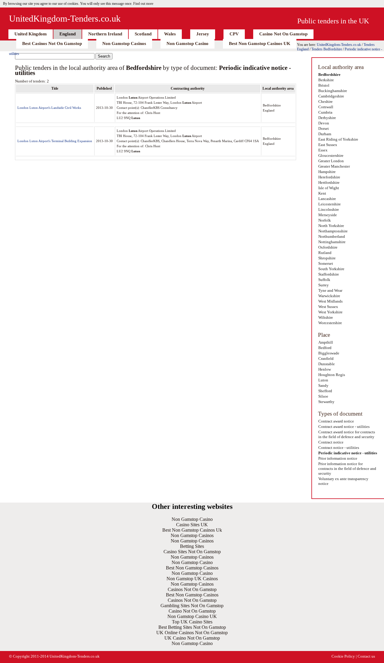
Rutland (325, 252)
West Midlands (330, 301)
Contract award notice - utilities (344, 426)
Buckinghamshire (332, 90)
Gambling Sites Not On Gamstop (192, 605)
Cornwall (325, 107)
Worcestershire (330, 323)
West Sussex (328, 306)
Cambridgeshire (331, 96)
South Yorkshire (331, 269)
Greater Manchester (334, 166)
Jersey (202, 33)
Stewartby (326, 401)
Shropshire (327, 258)
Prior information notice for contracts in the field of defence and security (347, 468)
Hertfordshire (329, 182)
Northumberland (331, 236)
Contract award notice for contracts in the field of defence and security (346, 434)
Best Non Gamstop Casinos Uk (192, 530)
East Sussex (327, 144)
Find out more (143, 3)
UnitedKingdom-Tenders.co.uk (65, 18)
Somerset (325, 263)
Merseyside (327, 215)
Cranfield (326, 358)
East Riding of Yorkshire (338, 139)
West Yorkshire (330, 312)
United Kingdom (30, 33)
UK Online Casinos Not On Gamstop (192, 632)
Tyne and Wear (330, 290)
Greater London (331, 161)
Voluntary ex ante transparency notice (343, 481)
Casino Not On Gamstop (283, 33)
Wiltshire (325, 317)
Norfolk (324, 220)
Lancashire (327, 198)
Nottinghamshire (332, 242)
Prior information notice (337, 458)
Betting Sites (192, 546)
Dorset (323, 128)
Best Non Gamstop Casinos (192, 567)
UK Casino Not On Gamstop (192, 638)
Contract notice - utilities (338, 447)
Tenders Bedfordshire (326, 49)
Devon (323, 123)
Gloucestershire (331, 155)
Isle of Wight (328, 188)
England (67, 33)
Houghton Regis (331, 374)
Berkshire (326, 80)
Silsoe (323, 396)
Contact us (366, 656)
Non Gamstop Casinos (124, 43)
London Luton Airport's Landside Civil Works (49, 107)
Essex (323, 150)
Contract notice (331, 442)
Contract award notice (336, 421)
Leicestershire (329, 204)
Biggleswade (328, 353)
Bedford (325, 347)
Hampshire (327, 171)
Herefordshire (329, 177)
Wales (170, 33)
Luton (323, 380)
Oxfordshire (328, 247)
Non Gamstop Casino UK (192, 616)
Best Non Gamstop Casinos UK (259, 43)
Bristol (323, 85)
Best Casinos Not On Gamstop (52, 43)
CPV (234, 33)
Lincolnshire (328, 209)
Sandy (323, 385)
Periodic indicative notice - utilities (347, 453)
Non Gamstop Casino (187, 43)
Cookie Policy (343, 656)
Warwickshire (329, 296)
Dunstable (326, 364)
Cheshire (325, 101)
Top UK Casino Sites (192, 621)
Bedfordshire (329, 74)
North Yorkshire (331, 225)
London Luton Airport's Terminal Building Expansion (54, 141)
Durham (324, 134)
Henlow (324, 369)
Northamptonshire (333, 231)
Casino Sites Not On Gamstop (192, 551)
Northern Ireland (105, 33)
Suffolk (324, 279)
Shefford (325, 391)
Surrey (323, 285)
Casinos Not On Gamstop (192, 589)
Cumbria (325, 112)
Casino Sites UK (192, 524)
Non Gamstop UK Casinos (192, 578)
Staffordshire (328, 274)
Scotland (143, 33)
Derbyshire (327, 117)
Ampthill (325, 342)
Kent (322, 193)
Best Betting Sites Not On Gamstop (192, 627)
